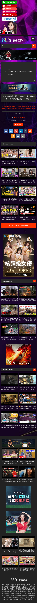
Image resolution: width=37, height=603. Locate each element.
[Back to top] (32, 598)
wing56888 (21, 117)
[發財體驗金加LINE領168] (8, 33)
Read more (17, 113)
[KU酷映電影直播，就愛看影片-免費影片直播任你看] (15, 40)
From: (16, 117)
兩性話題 (19, 124)
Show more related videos (18, 225)
